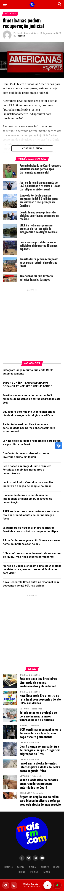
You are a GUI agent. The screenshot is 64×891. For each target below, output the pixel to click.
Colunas (22, 872)
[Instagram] (14, 885)
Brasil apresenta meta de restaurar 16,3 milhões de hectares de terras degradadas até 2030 (31, 399)
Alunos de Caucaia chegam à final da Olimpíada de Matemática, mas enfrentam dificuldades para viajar (32, 569)
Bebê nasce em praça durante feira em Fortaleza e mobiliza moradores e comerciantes (27, 470)
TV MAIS (46, 872)
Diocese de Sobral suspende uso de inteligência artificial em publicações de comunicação (27, 499)
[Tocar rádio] (47, 885)
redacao (21, 36)
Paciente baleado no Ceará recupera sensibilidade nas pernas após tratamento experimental (29, 428)
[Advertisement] (32, 324)
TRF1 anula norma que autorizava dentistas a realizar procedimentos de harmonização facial (31, 515)
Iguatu (56, 867)
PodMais (34, 872)
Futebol (33, 867)
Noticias (8, 867)
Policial (21, 867)
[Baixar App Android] (57, 885)
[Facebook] (5, 885)
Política (45, 867)
